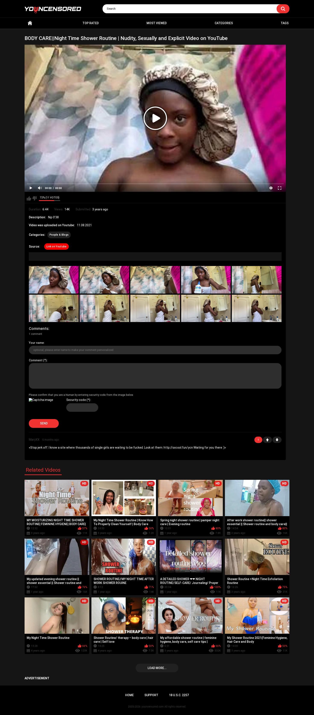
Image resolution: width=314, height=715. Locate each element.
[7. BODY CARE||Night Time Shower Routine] (104, 308)
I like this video (29, 198)
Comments (38, 328)
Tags (285, 23)
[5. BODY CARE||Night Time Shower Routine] (257, 280)
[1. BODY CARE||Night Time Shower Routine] (54, 280)
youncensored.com (152, 706)
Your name (36, 342)
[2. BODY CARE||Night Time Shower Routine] (104, 280)
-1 (277, 440)
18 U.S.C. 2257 (179, 695)
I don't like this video (34, 198)
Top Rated (90, 23)
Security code (76, 400)
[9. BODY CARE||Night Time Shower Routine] (206, 308)
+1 (267, 440)
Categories (224, 23)
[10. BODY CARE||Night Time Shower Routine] (257, 308)
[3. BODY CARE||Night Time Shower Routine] (155, 280)
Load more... (157, 668)
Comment (36, 360)
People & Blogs (59, 234)
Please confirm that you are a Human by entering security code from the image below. (81, 394)
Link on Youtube (56, 246)
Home (30, 23)
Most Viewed (157, 23)
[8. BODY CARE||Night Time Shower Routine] (155, 308)
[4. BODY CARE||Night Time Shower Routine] (206, 280)
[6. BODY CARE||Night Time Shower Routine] (54, 308)
